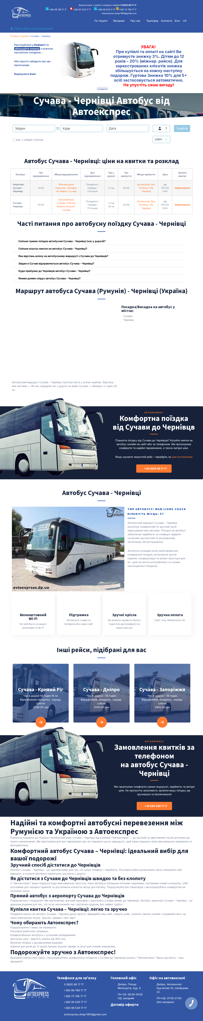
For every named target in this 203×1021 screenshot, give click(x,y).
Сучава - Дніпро (101, 689)
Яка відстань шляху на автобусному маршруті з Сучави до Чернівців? (63, 256)
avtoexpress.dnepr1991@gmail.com (119, 13)
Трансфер (152, 20)
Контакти (166, 20)
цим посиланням (182, 456)
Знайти (182, 128)
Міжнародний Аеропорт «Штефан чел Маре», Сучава (66, 188)
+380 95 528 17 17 (82, 9)
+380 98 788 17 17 (57, 9)
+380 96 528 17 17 (106, 9)
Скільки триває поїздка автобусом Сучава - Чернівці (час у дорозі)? (62, 241)
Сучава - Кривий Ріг (40, 689)
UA (185, 20)
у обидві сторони (32, 139)
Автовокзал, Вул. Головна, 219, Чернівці (146, 188)
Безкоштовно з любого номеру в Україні (107, 5)
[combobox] (34, 128)
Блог (177, 20)
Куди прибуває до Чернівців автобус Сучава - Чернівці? (54, 271)
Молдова (118, 20)
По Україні (100, 20)
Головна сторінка (19, 36)
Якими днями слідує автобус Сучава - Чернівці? (49, 278)
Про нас (135, 20)
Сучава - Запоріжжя (162, 689)
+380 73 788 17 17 (127, 9)
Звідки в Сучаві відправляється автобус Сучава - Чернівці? (56, 263)
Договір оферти (125, 1004)
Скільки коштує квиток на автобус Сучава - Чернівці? (52, 248)
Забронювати (182, 188)
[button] (102, 20)
